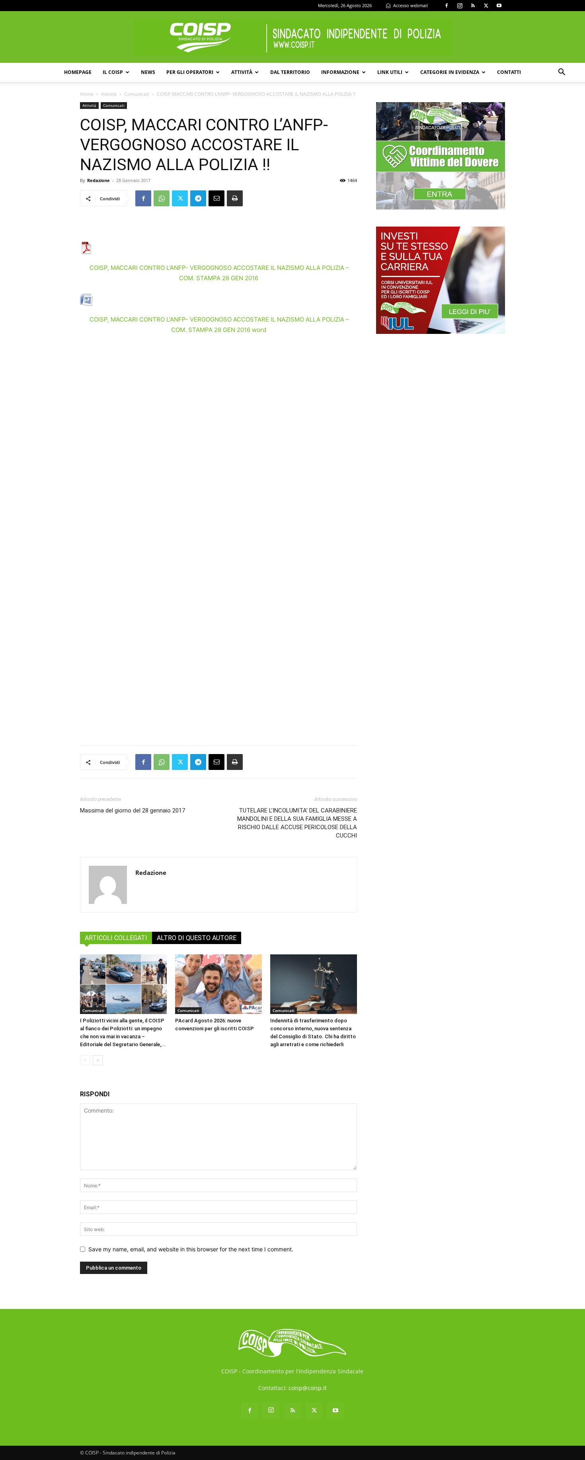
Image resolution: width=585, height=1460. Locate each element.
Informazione (340, 72)
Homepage (78, 72)
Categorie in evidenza (449, 72)
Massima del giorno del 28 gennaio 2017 (132, 810)
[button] (561, 73)
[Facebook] (446, 5)
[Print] (235, 198)
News (148, 72)
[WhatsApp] (162, 198)
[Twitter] (486, 5)
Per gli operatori (189, 72)
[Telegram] (198, 198)
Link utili (389, 72)
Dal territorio (290, 72)
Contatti (509, 72)
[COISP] (292, 37)
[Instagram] (460, 5)
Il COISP (113, 72)
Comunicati (136, 94)
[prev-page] (85, 1060)
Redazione (98, 180)
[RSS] (473, 5)
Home (87, 94)
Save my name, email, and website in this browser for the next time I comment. (190, 1249)
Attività (241, 72)
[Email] (216, 198)
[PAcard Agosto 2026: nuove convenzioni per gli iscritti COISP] (218, 984)
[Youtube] (499, 5)
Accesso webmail (410, 5)
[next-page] (98, 1060)
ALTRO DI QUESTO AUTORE (196, 938)
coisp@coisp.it (308, 1388)
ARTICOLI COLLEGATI (116, 938)
